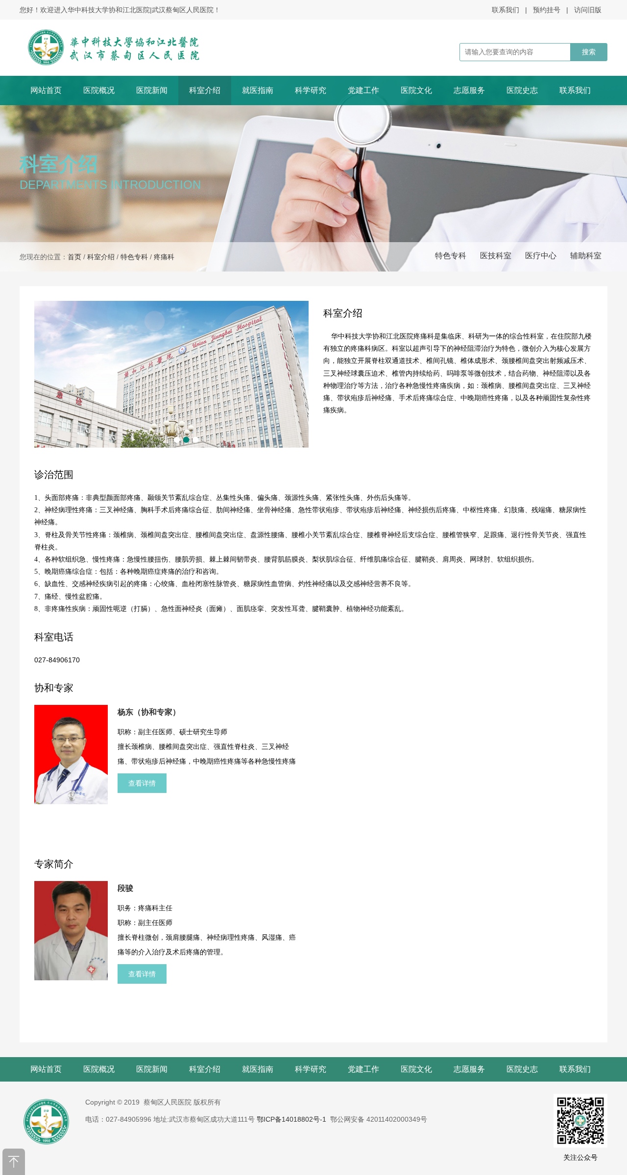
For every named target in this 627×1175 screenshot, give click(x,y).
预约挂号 (546, 10)
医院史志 (522, 90)
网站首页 (46, 90)
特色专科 (450, 255)
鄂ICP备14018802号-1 (291, 1119)
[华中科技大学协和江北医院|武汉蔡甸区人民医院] (126, 47)
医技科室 (495, 255)
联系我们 (505, 10)
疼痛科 (164, 257)
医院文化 (416, 90)
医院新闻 (152, 90)
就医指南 (257, 90)
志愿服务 (469, 90)
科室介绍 (204, 90)
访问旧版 (588, 10)
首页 (74, 257)
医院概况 (99, 90)
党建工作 (363, 90)
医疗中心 (540, 255)
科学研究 (310, 90)
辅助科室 (586, 255)
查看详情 (142, 783)
